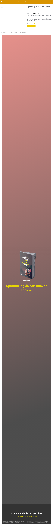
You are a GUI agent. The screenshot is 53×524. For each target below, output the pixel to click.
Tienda (31, 10)
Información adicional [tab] (13, 32)
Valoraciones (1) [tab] (23, 32)
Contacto (24, 1)
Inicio (11, 1)
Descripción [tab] (3, 32)
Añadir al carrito (31, 26)
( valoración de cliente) (36, 13)
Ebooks (19, 1)
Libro (34, 10)
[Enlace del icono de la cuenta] (48, 1)
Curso (15, 1)
